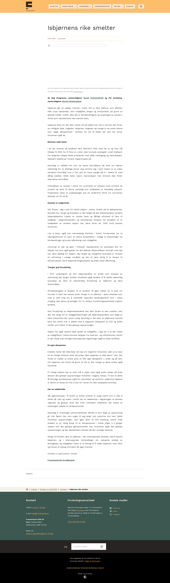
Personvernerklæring (89, 568)
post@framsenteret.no (40, 513)
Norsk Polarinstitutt (78, 91)
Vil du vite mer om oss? (77, 522)
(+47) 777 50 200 (38, 507)
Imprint (101, 568)
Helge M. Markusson (92, 561)
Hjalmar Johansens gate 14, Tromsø (39, 533)
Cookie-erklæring (72, 568)
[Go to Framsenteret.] (27, 489)
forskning (79, 510)
